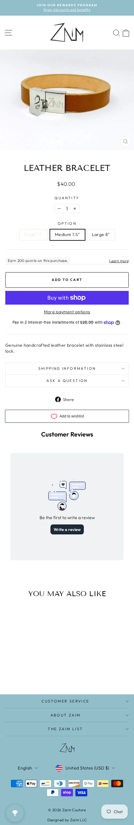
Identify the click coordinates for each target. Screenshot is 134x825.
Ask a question (67, 380)
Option (67, 223)
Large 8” (101, 234)
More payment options (67, 312)
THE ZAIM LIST (65, 728)
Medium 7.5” (67, 234)
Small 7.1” (33, 234)
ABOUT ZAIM (65, 715)
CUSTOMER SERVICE (65, 701)
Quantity (67, 197)
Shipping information (67, 368)
